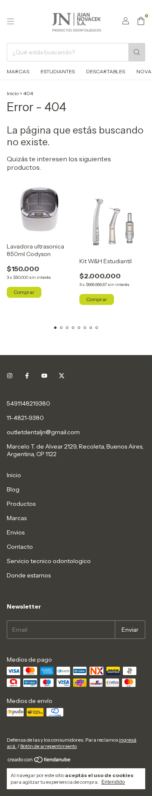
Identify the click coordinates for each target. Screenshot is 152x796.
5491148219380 (28, 403)
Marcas (17, 518)
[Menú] (10, 21)
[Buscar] (136, 52)
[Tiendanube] (39, 761)
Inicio (13, 93)
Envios (15, 532)
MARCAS (18, 71)
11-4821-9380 (25, 418)
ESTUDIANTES (58, 71)
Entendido (113, 782)
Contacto (20, 546)
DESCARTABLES (105, 71)
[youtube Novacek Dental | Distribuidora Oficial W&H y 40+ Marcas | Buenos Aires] (44, 375)
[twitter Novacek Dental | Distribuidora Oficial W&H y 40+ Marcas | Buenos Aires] (62, 375)
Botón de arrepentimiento (48, 746)
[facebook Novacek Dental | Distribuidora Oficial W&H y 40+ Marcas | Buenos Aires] (27, 375)
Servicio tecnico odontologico (49, 561)
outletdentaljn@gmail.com (43, 432)
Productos (21, 504)
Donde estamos (29, 575)
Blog (13, 489)
